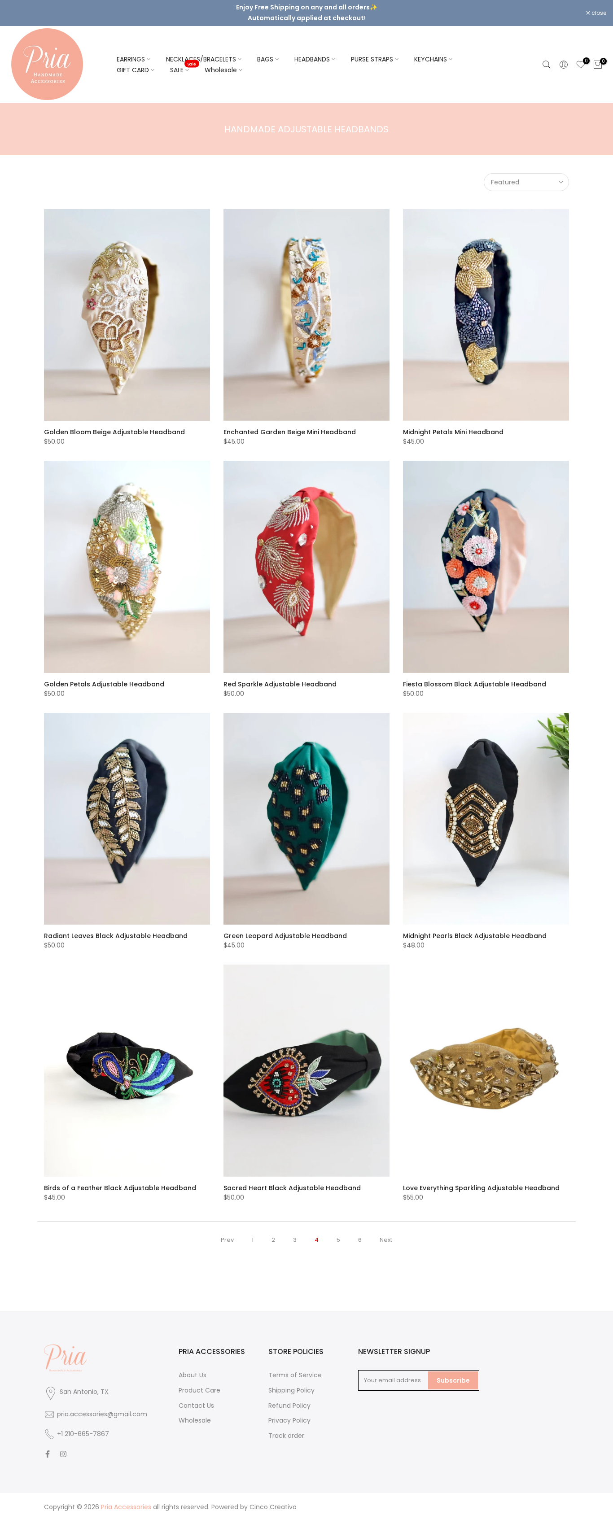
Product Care (199, 1382)
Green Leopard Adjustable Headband (285, 928)
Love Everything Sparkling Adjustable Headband (481, 1180)
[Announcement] (306, 7)
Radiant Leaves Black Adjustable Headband (116, 928)
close (19, 9)
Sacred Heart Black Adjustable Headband (292, 1180)
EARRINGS (131, 51)
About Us (192, 1367)
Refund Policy (289, 1397)
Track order (286, 1428)
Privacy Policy (289, 1413)
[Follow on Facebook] (47, 1446)
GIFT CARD (133, 62)
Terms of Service (295, 1367)
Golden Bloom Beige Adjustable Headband (114, 424)
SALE (183, 62)
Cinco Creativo (273, 1499)
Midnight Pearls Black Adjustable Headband (475, 928)
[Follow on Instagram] (63, 1446)
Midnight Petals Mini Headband (453, 424)
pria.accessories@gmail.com (102, 1406)
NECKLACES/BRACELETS (201, 51)
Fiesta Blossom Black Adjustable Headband (474, 676)
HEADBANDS (312, 51)
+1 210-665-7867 (83, 1426)
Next (386, 1232)
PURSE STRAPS (372, 51)
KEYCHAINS (430, 51)
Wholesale (221, 62)
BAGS (265, 51)
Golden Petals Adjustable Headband (104, 676)
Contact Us (196, 1397)
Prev (227, 1232)
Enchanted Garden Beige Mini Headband (289, 424)
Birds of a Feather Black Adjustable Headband (120, 1180)
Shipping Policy (291, 1382)
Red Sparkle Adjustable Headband (280, 676)
